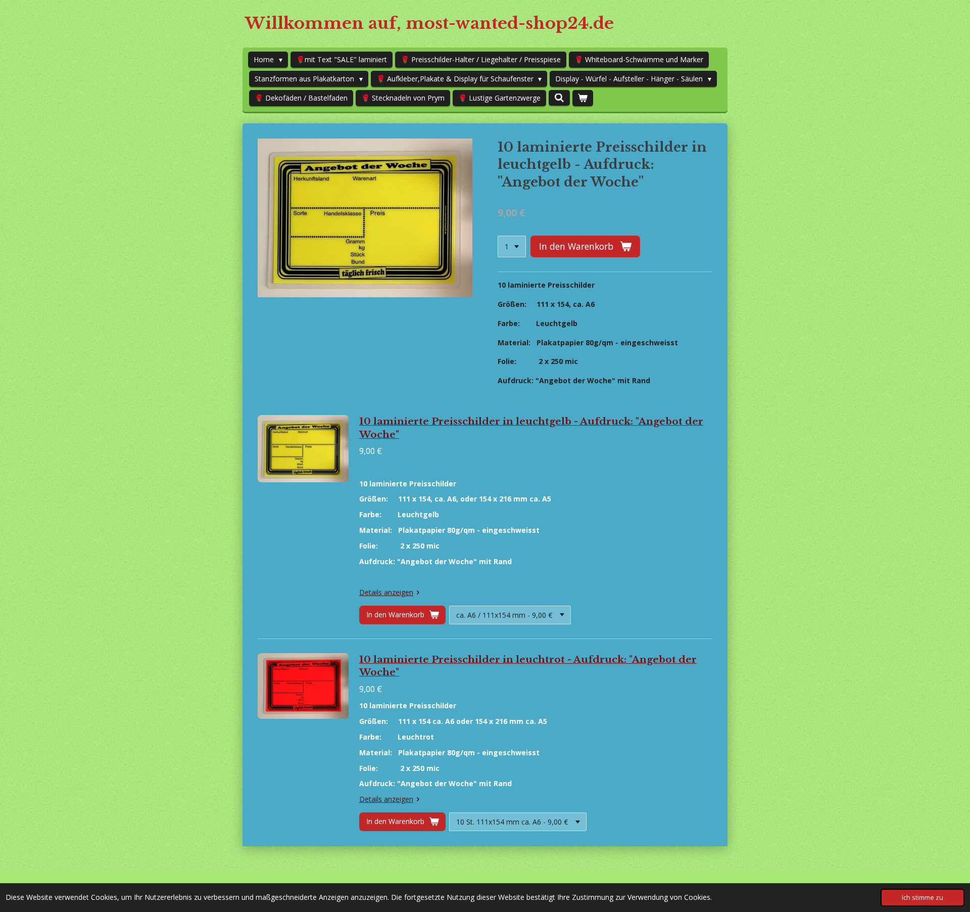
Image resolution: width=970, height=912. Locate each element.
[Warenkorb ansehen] (583, 98)
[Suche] (559, 98)
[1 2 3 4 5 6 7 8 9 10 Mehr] (512, 247)
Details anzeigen (386, 592)
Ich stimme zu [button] (922, 897)
